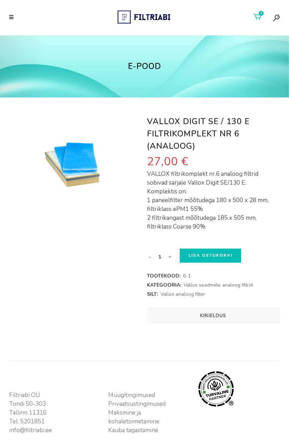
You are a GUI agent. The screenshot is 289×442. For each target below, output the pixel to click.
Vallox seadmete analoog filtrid (218, 285)
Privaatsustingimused (137, 404)
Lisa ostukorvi (210, 255)
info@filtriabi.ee (30, 430)
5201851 (32, 421)
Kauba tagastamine (133, 430)
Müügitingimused (131, 395)
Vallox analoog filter (182, 294)
